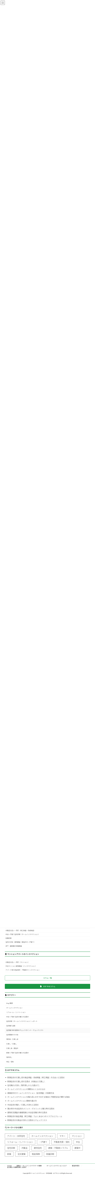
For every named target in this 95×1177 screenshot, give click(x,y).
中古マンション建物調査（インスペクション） (21, 966)
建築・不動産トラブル (58, 1148)
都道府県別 (75, 1166)
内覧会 (24, 1148)
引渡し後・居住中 (12, 1048)
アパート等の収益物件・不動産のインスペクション (23, 970)
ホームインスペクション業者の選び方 (22, 1101)
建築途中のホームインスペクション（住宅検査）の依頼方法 (30, 1093)
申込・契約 (10, 1062)
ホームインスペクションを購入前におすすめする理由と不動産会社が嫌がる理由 (38, 1097)
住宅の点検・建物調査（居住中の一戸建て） (20, 942)
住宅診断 (11, 1148)
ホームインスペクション (14, 1008)
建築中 (77, 1148)
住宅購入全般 (10, 1026)
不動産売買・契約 (62, 1142)
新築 (9, 1154)
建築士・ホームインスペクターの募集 (29, 1166)
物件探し (9, 1057)
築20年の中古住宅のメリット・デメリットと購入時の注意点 (30, 1109)
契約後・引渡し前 (12, 1039)
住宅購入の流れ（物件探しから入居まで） (23, 1085)
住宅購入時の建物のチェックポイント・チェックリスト (24, 1030)
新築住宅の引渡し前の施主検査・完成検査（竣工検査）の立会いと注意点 (36, 1077)
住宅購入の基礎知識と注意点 (16, 1167)
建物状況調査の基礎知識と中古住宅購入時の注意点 (27, 1112)
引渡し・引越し (11, 1044)
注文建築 (21, 1154)
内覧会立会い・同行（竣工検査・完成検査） (20, 930)
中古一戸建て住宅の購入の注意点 (17, 1017)
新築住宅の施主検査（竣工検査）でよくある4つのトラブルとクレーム (34, 1116)
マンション (77, 1136)
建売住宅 (38, 1148)
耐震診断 (9, 938)
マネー (62, 1136)
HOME (9, 1166)
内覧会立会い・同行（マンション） (17, 962)
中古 (78, 1142)
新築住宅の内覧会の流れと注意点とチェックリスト (27, 1120)
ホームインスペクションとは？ (57, 1166)
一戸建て (43, 1142)
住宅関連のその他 (12, 1035)
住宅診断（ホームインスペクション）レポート (21, 1021)
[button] (47, 977)
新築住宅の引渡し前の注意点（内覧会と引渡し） (26, 1081)
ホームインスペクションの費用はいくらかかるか (26, 1089)
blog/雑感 (9, 1003)
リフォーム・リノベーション (16, 1012)
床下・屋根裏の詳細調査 (14, 946)
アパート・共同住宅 (16, 1136)
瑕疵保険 (36, 1154)
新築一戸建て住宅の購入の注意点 (17, 1053)
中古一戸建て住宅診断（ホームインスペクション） (23, 934)
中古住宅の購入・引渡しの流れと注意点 (23, 1105)
